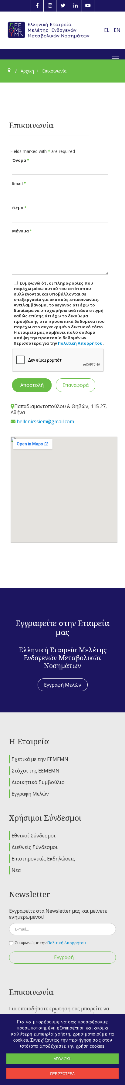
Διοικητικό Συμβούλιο (38, 782)
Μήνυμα (22, 231)
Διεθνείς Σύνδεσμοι (35, 847)
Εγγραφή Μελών (62, 684)
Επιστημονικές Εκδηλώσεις (43, 858)
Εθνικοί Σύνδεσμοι (34, 835)
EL (107, 30)
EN (117, 30)
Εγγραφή (64, 957)
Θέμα (19, 208)
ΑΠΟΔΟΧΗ (63, 1058)
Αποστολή (32, 385)
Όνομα (20, 160)
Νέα (16, 870)
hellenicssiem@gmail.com (45, 421)
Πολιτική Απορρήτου (80, 343)
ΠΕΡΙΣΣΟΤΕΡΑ (62, 1073)
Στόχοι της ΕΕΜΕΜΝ (35, 770)
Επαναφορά (75, 385)
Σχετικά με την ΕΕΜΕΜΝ (40, 759)
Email (19, 183)
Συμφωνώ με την (50, 942)
